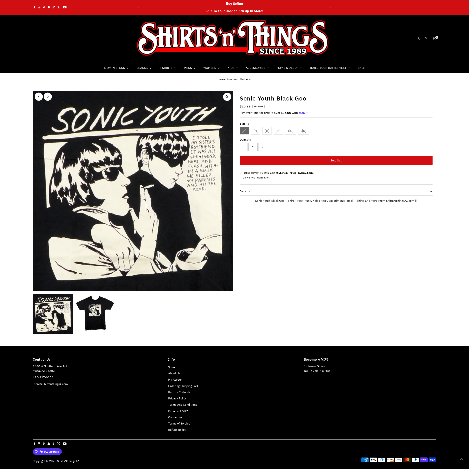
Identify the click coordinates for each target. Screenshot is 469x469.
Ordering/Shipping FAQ (183, 386)
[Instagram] (39, 7)
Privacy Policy (177, 398)
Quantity (245, 139)
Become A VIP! (178, 411)
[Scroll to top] (461, 459)
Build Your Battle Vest (328, 68)
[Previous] (138, 7)
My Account (176, 379)
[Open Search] (418, 38)
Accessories (256, 68)
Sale (361, 68)
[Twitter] (58, 7)
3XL (305, 131)
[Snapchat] (49, 7)
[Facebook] (34, 7)
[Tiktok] (54, 7)
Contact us (175, 417)
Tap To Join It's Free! (317, 371)
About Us (174, 373)
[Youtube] (64, 7)
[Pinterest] (44, 7)
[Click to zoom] (227, 97)
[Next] (330, 7)
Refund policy (177, 429)
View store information (256, 177)
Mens (188, 68)
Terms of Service (179, 423)
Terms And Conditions (182, 404)
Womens (210, 68)
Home (222, 79)
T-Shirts (166, 68)
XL (280, 131)
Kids (231, 68)
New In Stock (115, 68)
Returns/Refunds (179, 392)
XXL (292, 131)
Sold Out (336, 160)
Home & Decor (288, 68)
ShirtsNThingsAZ (68, 461)
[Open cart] (434, 38)
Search (172, 367)
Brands (142, 68)
